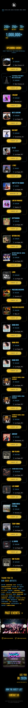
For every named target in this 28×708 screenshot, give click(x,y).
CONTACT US (14, 695)
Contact (24, 10)
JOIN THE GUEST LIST (14, 689)
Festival (6, 10)
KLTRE (9, 10)
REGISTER (12, 193)
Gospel (12, 10)
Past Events (16, 10)
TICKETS (12, 69)
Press (21, 10)
